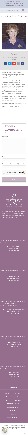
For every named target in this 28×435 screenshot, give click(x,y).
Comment (5, 136)
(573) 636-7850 (14, 280)
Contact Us (13, 414)
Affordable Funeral (13, 407)
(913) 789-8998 (14, 313)
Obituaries (18, 400)
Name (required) (6, 157)
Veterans (13, 410)
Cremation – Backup (13, 404)
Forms (8, 397)
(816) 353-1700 (14, 250)
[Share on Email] (14, 63)
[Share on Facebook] (5, 63)
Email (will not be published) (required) (13, 164)
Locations (18, 393)
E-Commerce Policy (13, 417)
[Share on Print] (18, 63)
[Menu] (23, 10)
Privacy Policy (11, 429)
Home (7, 393)
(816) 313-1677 (20, 3)
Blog (6, 400)
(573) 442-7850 (19, 5)
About (18, 397)
